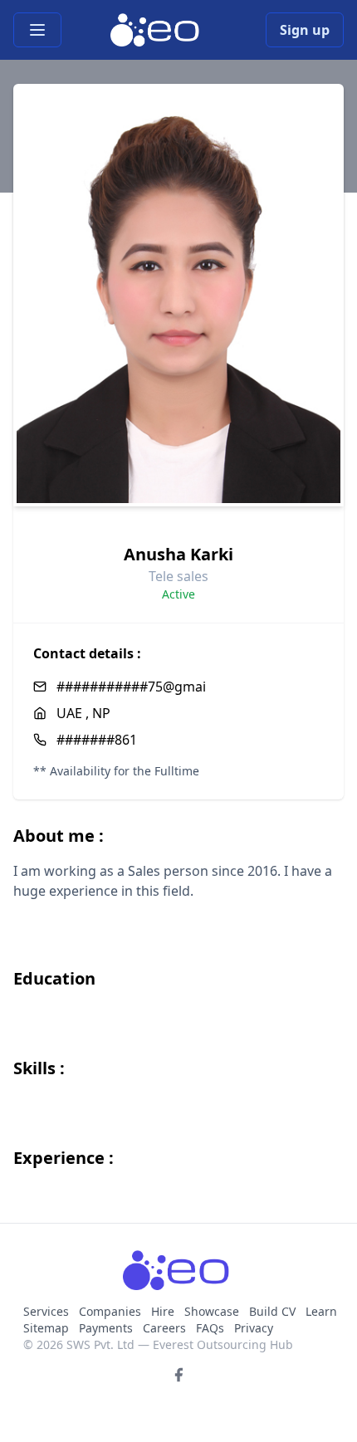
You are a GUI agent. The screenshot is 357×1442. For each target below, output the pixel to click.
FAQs (210, 1328)
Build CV (272, 1311)
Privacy (253, 1328)
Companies (111, 1311)
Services (47, 1311)
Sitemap (46, 1328)
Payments (106, 1328)
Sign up (305, 30)
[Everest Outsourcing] (156, 30)
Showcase (211, 1311)
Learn (321, 1311)
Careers (164, 1328)
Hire (162, 1311)
